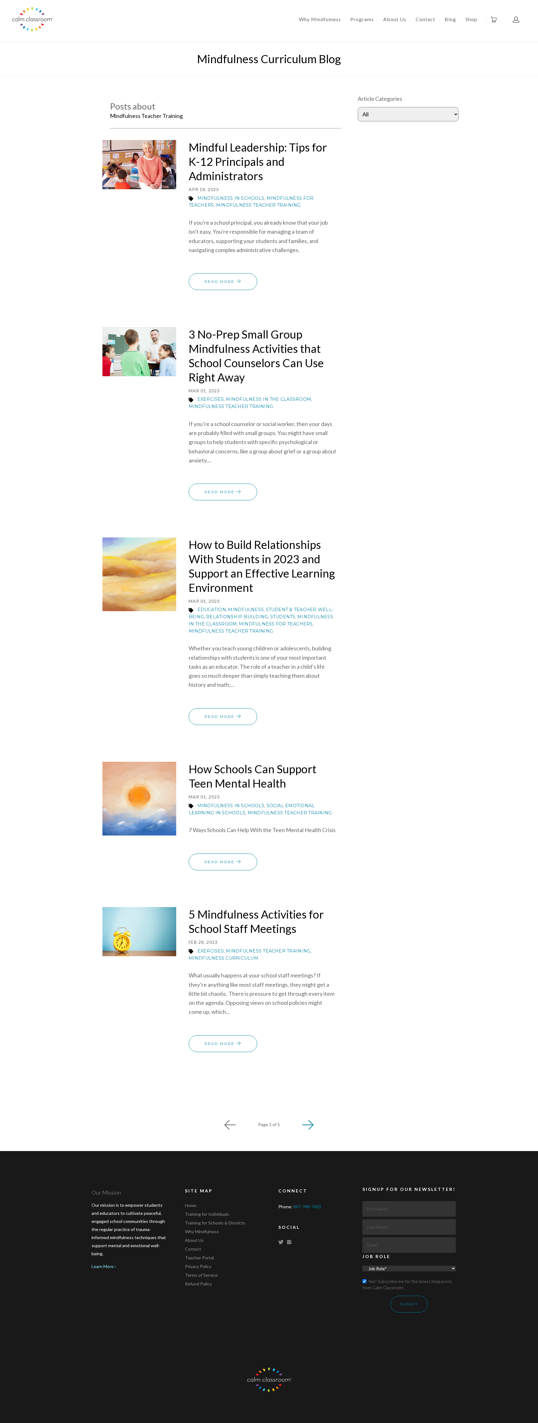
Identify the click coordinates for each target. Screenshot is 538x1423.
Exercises (210, 399)
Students (282, 617)
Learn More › (104, 1266)
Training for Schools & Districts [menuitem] (215, 1222)
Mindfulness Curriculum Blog (269, 59)
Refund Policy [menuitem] (198, 1283)
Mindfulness (246, 609)
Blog (450, 19)
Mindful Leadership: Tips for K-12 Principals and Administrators (258, 161)
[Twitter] (282, 1242)
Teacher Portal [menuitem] (199, 1257)
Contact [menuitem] (193, 1249)
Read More (220, 281)
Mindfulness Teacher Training (258, 205)
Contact (425, 19)
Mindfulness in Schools (230, 198)
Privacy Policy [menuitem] (198, 1266)
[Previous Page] (230, 1124)
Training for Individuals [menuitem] (207, 1214)
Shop (471, 19)
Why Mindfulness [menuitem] (202, 1231)
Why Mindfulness (320, 19)
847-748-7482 (307, 1206)
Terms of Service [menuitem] (201, 1275)
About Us (394, 19)
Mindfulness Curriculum (223, 958)
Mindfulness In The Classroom (268, 399)
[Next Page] (308, 1124)
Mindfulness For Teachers (276, 624)
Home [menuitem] (190, 1205)
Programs (362, 19)
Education (211, 609)
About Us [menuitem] (194, 1240)
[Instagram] (290, 1242)
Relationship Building (237, 617)
